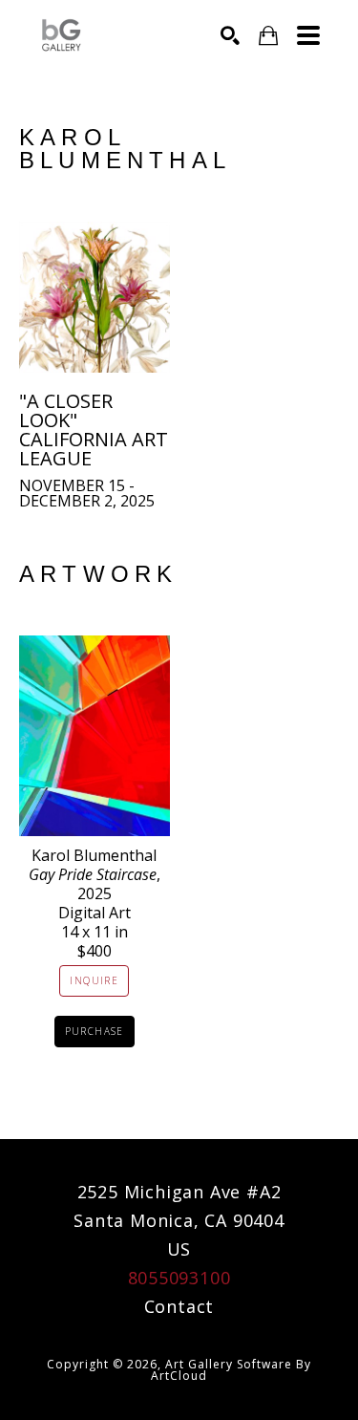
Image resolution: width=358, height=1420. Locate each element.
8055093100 (179, 1277)
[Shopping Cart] (268, 36)
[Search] (230, 35)
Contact (179, 1306)
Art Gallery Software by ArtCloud (231, 1370)
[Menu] (308, 35)
